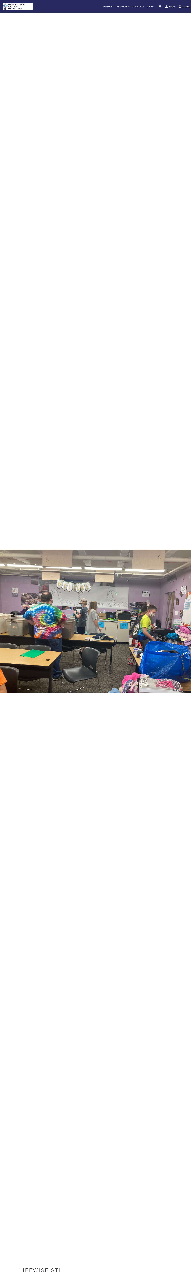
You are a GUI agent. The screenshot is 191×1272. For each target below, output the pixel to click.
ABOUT (150, 6)
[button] (160, 6)
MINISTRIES (138, 6)
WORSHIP (107, 6)
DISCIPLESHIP (122, 6)
